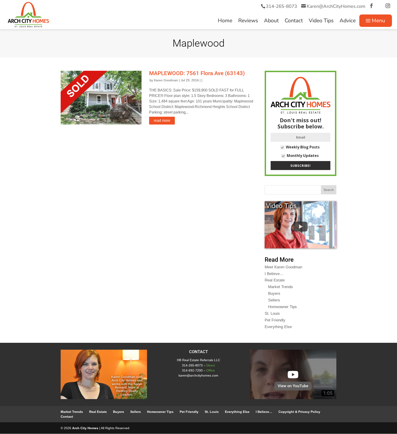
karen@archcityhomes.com (198, 375)
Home (225, 21)
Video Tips (321, 21)
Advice (348, 21)
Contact (294, 21)
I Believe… (274, 274)
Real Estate (275, 280)
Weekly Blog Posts (303, 147)
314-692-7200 (192, 370)
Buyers (274, 293)
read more (162, 120)
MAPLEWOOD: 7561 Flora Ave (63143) (197, 73)
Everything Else (278, 327)
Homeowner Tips (282, 307)
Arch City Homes (85, 428)
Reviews (248, 21)
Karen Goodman (166, 80)
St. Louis (272, 313)
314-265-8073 (281, 6)
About (271, 21)
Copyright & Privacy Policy (299, 412)
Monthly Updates (303, 155)
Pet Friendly (275, 320)
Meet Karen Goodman (283, 267)
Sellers (274, 300)
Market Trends (280, 287)
